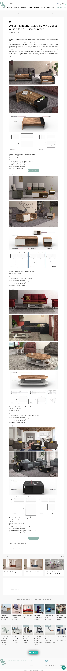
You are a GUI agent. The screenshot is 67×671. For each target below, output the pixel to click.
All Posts (4, 13)
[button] (17, 7)
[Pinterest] (53, 665)
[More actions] (57, 22)
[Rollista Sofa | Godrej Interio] (12, 564)
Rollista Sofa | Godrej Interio (12, 572)
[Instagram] (46, 665)
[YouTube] (55, 665)
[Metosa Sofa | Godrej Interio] (33, 564)
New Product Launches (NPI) (47, 13)
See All (62, 556)
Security (17, 13)
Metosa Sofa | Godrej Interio (33, 572)
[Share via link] (19, 548)
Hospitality (24, 13)
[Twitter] (51, 665)
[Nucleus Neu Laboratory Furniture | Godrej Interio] (54, 564)
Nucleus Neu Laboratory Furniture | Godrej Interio (53, 572)
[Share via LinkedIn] (16, 548)
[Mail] (63, 4)
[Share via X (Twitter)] (13, 548)
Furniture (11, 13)
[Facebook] (48, 665)
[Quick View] (6, 609)
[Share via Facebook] (10, 548)
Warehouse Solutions (33, 13)
